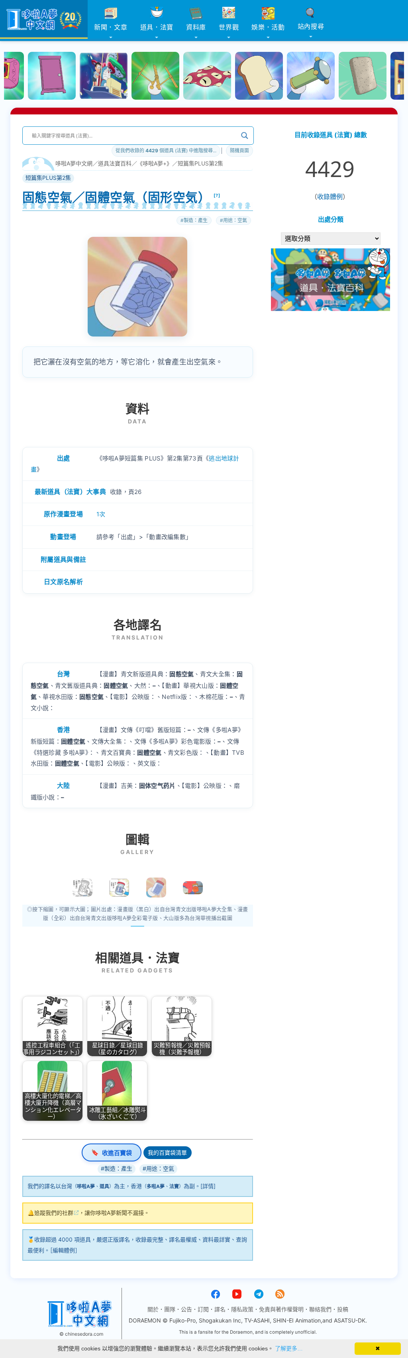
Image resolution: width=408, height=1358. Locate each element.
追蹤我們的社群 (53, 1212)
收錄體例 (330, 197)
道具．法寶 (157, 27)
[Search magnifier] (244, 135)
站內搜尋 (311, 26)
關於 (153, 1309)
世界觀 (229, 27)
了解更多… (289, 1348)
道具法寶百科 (114, 163)
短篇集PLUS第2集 (200, 163)
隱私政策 (242, 1309)
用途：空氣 (235, 220)
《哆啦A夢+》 (154, 163)
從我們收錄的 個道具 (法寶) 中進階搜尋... (166, 151)
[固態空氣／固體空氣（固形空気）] (156, 887)
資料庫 (196, 27)
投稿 (342, 1309)
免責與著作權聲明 (281, 1309)
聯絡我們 (320, 1309)
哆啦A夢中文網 (73, 163)
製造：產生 (196, 220)
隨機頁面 (239, 151)
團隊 (169, 1309)
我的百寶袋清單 (167, 1152)
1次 (101, 514)
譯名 (220, 1309)
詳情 (208, 1186)
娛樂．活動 (268, 27)
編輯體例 (64, 1250)
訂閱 (203, 1309)
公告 (186, 1309)
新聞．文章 (111, 27)
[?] (217, 195)
